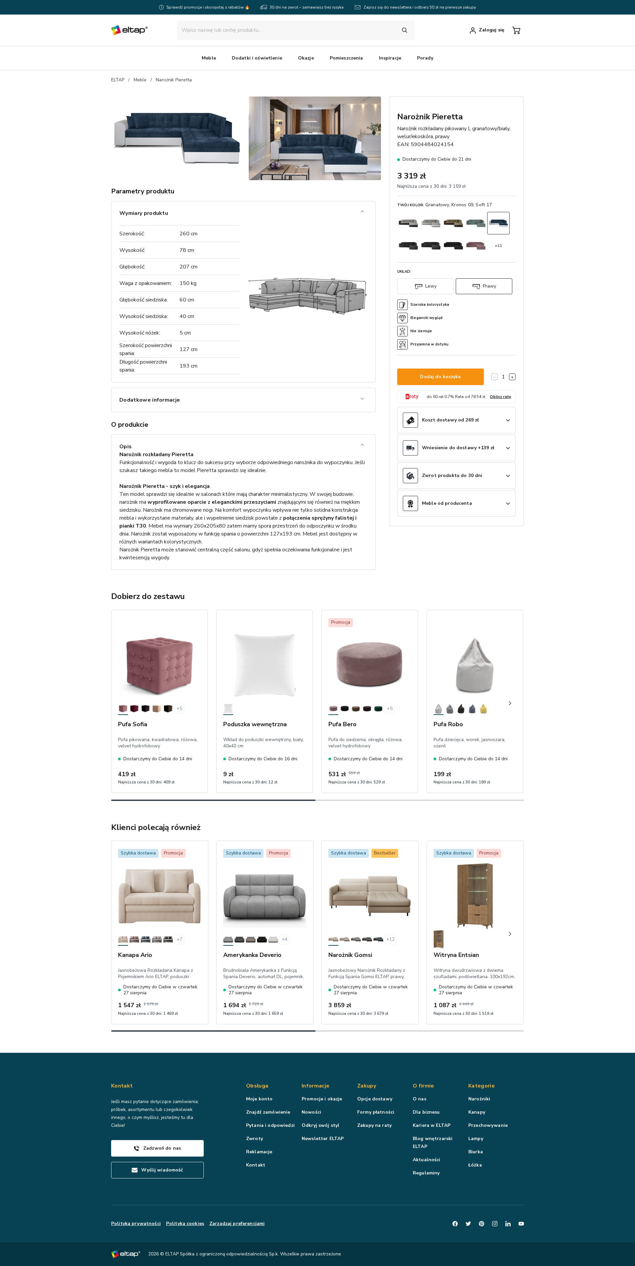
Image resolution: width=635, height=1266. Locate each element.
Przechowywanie (488, 1125)
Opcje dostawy (374, 1099)
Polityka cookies (185, 1223)
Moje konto (259, 1099)
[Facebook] (455, 1223)
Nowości (311, 1112)
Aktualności (427, 1160)
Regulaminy (426, 1173)
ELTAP (117, 80)
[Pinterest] (481, 1223)
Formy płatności (375, 1112)
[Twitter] (468, 1223)
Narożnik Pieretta (174, 80)
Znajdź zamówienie (268, 1112)
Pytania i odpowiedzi (270, 1125)
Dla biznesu (426, 1112)
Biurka (475, 1152)
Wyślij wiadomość (162, 1170)
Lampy (475, 1138)
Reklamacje (259, 1152)
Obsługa (257, 1085)
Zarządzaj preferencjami (237, 1223)
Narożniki (479, 1099)
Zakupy (366, 1085)
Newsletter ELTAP (323, 1138)
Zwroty (254, 1138)
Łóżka (475, 1165)
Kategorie (481, 1085)
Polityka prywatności (136, 1223)
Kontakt (255, 1165)
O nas (419, 1099)
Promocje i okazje (322, 1099)
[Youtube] (521, 1223)
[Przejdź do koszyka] (516, 30)
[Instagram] (494, 1223)
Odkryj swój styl (320, 1125)
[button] (209, 58)
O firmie (423, 1085)
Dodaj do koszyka (440, 377)
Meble (140, 80)
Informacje (315, 1085)
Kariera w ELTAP (431, 1125)
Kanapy (476, 1112)
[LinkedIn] (508, 1223)
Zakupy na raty (374, 1125)
